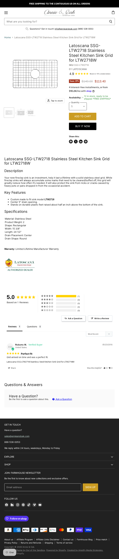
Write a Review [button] (101, 318)
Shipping (49, 543)
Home (7, 37)
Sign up (90, 487)
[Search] (111, 21)
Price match (101, 539)
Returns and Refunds (31, 543)
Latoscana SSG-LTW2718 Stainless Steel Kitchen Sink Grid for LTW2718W (40, 361)
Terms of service (64, 543)
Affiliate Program (25, 539)
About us (8, 539)
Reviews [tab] (12, 326)
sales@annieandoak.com (16, 436)
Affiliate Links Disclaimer (48, 539)
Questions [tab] (32, 326)
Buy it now (82, 126)
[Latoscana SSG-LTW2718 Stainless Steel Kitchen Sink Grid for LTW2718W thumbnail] (9, 113)
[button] (105, 368)
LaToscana (80, 69)
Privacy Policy (10, 543)
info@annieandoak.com (66, 29)
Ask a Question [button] (75, 318)
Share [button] (13, 368)
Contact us (68, 539)
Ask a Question (63, 399)
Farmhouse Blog (85, 539)
